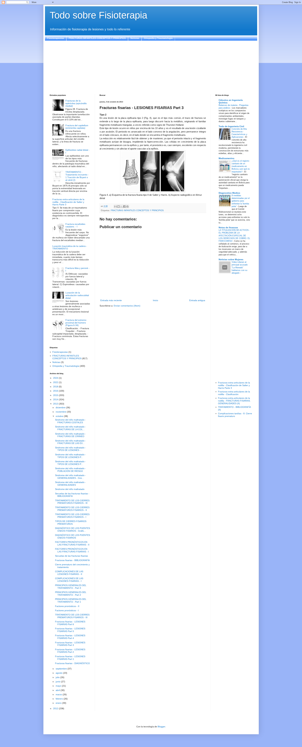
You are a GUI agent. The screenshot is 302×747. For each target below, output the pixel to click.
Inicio (155, 300)
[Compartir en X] (121, 206)
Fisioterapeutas (55, 38)
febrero (60, 698)
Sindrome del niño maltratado (69, 489)
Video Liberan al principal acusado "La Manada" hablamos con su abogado (240, 267)
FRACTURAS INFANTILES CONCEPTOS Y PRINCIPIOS (97, 38)
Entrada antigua (197, 300)
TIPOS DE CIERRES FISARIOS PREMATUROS (70, 522)
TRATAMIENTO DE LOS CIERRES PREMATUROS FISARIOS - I (72, 515)
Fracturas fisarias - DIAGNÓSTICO (72, 663)
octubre (60, 416)
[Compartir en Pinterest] (127, 206)
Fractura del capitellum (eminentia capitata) (76, 126)
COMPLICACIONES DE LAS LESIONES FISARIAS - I (69, 579)
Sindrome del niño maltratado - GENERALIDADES (70, 483)
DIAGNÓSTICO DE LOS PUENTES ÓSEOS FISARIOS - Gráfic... (72, 529)
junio (58, 681)
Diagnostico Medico (229, 193)
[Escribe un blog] (118, 206)
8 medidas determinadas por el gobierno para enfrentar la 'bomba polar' (241, 201)
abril (58, 690)
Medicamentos (226, 158)
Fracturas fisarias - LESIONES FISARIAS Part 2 (70, 650)
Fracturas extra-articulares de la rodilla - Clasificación (234, 393)
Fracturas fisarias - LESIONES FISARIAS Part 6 (70, 623)
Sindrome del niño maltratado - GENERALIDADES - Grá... (70, 476)
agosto (59, 673)
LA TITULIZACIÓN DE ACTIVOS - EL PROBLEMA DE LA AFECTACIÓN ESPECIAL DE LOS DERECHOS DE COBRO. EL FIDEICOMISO (234, 235)
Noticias (134, 38)
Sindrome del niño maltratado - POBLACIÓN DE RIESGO (70, 469)
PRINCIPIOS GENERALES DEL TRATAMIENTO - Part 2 (70, 593)
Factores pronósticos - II (67, 606)
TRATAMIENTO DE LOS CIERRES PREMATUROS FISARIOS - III (72, 501)
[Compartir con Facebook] (124, 206)
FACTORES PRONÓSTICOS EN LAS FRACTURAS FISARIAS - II (72, 543)
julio (58, 677)
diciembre (61, 407)
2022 (56, 382)
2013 (56, 403)
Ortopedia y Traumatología (158, 38)
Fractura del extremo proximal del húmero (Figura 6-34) (75, 323)
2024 (56, 378)
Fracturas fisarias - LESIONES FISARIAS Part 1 (70, 657)
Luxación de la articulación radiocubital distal (77, 295)
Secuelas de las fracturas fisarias (71, 556)
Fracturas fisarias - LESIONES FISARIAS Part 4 (70, 636)
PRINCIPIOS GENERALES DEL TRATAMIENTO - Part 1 (70, 600)
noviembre (61, 411)
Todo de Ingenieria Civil (231, 126)
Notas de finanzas (228, 227)
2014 (56, 399)
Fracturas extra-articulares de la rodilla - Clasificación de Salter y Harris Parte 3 (68, 202)
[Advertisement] (144, 67)
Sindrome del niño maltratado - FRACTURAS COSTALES (70, 421)
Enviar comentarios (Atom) (127, 305)
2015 (56, 395)
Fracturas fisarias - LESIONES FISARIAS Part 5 (70, 629)
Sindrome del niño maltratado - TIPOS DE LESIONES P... (70, 455)
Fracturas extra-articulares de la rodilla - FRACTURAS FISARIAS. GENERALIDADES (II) (234, 401)
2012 (56, 708)
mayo (59, 686)
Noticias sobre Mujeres (231, 259)
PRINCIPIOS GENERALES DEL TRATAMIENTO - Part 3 (70, 586)
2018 (56, 386)
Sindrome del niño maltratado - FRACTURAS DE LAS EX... (70, 442)
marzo (59, 694)
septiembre (61, 668)
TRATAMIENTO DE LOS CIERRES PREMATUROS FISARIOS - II (72, 508)
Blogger (161, 726)
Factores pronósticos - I (67, 610)
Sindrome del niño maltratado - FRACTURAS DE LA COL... (70, 428)
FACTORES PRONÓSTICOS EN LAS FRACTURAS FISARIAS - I (72, 550)
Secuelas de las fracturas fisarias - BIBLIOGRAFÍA (72, 494)
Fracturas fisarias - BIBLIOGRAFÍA (72, 560)
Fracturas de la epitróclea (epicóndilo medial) (76, 103)
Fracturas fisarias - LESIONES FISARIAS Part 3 (70, 643)
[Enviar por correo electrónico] (115, 206)
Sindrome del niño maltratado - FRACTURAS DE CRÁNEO (70, 435)
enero (59, 703)
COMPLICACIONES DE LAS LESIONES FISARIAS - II (69, 572)
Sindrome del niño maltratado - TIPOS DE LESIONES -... (70, 449)
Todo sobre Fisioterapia (98, 15)
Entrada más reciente (111, 300)
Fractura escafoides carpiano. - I (75, 225)
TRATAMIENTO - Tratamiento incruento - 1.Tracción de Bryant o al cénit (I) (77, 176)
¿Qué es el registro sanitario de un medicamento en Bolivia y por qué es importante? (241, 166)
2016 (56, 391)
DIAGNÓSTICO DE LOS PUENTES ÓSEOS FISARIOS (72, 536)
